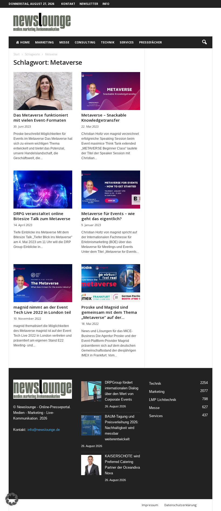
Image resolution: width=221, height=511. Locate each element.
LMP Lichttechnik (162, 400)
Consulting (85, 42)
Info (105, 4)
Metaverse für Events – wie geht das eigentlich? (108, 216)
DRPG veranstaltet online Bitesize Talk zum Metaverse (41, 216)
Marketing (44, 42)
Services (127, 42)
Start (16, 54)
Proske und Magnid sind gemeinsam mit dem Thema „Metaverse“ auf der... (109, 312)
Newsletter (89, 4)
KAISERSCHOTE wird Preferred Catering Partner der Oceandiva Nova (122, 464)
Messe (64, 42)
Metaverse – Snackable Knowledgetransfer (103, 117)
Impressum (150, 505)
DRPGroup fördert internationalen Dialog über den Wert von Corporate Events (121, 390)
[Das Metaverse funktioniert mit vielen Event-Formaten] (42, 91)
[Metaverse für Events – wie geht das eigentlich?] (110, 190)
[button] (204, 42)
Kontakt (68, 4)
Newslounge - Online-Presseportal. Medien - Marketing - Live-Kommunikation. (42, 412)
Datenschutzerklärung (180, 505)
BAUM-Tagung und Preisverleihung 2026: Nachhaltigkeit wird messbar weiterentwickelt (122, 427)
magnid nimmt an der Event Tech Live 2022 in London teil (42, 309)
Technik (107, 42)
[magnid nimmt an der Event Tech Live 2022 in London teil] (42, 283)
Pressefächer (150, 42)
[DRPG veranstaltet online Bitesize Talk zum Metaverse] (42, 190)
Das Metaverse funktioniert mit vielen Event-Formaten (40, 117)
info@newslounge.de (43, 430)
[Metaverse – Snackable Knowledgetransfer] (110, 91)
